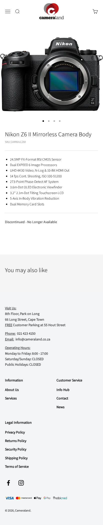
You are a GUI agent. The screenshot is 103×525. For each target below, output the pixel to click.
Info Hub (63, 389)
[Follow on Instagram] (21, 482)
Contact (62, 398)
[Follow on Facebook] (8, 482)
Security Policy (15, 449)
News (60, 407)
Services (11, 398)
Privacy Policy (15, 432)
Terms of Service (17, 466)
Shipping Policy (16, 458)
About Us (12, 389)
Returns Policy (15, 440)
